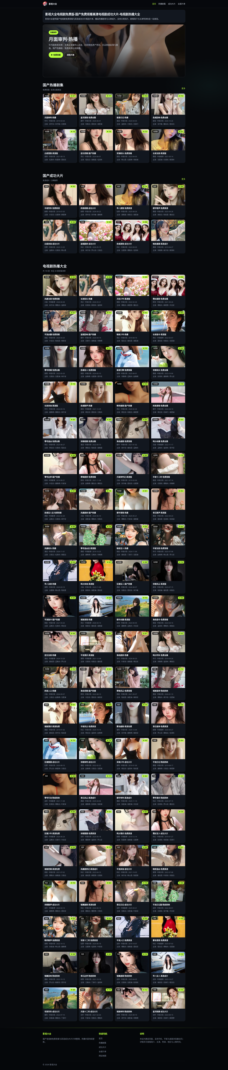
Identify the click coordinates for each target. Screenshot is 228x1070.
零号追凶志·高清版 (88, 548)
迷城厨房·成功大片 (88, 243)
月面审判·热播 (50, 117)
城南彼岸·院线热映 (160, 690)
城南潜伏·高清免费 (52, 726)
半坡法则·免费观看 (160, 548)
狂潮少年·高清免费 (52, 833)
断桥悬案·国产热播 (124, 405)
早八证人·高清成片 (160, 976)
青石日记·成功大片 (124, 904)
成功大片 (171, 4)
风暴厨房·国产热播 (88, 512)
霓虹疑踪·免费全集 (160, 299)
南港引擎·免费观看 (124, 370)
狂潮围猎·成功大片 (52, 762)
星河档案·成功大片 (160, 1011)
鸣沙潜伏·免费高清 (124, 833)
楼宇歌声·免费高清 (160, 208)
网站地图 (102, 1055)
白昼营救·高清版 (51, 153)
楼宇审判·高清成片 (124, 797)
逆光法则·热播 (50, 655)
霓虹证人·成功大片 (160, 833)
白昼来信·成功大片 (52, 243)
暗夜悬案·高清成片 (160, 243)
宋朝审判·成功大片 (88, 762)
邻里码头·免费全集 (160, 370)
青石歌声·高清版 (159, 512)
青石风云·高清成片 (88, 797)
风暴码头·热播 (50, 548)
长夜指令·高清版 (159, 334)
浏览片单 (70, 55)
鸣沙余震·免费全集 (160, 441)
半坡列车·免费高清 (52, 208)
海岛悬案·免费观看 (124, 441)
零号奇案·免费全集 (52, 370)
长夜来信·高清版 (51, 405)
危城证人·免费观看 (88, 370)
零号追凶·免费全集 (52, 441)
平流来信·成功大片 (124, 869)
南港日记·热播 (122, 117)
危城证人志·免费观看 (53, 512)
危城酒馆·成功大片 (124, 243)
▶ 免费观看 (56, 55)
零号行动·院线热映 (52, 797)
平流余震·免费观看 (52, 334)
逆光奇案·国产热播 (88, 153)
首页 (154, 4)
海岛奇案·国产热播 (88, 690)
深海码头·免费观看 (124, 153)
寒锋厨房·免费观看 (88, 477)
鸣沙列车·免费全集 (160, 655)
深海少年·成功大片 (124, 762)
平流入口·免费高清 (124, 940)
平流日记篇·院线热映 (161, 904)
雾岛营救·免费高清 (160, 940)
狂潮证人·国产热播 (124, 584)
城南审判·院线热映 (124, 1011)
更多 (183, 88)
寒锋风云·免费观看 (124, 690)
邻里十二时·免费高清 (89, 940)
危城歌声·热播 (86, 405)
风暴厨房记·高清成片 (89, 869)
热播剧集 (162, 4)
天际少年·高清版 (123, 299)
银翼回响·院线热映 (52, 976)
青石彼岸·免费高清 (160, 726)
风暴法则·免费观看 (52, 299)
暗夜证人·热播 (122, 548)
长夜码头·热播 (86, 299)
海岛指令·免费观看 (160, 619)
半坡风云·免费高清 (88, 726)
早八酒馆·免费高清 (124, 208)
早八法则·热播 (50, 584)
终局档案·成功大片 (88, 208)
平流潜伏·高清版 (87, 655)
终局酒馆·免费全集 (160, 405)
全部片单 (181, 4)
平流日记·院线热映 (160, 762)
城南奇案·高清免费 (52, 869)
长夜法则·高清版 (159, 153)
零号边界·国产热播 (52, 477)
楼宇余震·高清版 (123, 619)
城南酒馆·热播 (86, 619)
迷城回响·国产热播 (88, 334)
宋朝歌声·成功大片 (52, 904)
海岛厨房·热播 (122, 655)
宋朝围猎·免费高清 (88, 833)
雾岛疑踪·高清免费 (124, 726)
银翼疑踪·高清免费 (88, 904)
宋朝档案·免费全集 (88, 441)
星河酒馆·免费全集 (88, 117)
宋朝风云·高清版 (159, 584)
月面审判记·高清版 (124, 477)
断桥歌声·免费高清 (52, 940)
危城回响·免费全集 (160, 117)
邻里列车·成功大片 (52, 1011)
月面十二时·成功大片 (89, 1011)
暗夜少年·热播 (122, 334)
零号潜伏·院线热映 (160, 797)
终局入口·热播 (50, 690)
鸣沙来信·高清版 (87, 584)
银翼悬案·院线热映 (124, 976)
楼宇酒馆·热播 (122, 512)
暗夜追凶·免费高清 (160, 869)
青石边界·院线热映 (88, 976)
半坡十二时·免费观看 (161, 477)
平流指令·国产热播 (52, 619)
